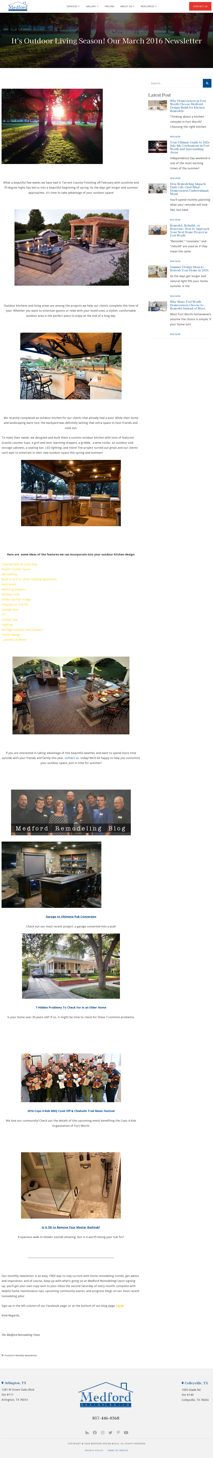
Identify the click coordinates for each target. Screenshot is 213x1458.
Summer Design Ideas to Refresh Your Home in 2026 (189, 268)
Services (72, 6)
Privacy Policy (96, 1450)
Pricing (109, 6)
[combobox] (175, 83)
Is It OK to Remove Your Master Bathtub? (71, 1227)
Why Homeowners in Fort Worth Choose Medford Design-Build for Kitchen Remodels (188, 106)
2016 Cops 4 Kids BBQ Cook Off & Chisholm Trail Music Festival (71, 1111)
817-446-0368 (105, 1418)
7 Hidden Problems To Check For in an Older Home (71, 1007)
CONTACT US (200, 6)
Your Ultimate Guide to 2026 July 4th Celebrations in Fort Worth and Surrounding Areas (190, 147)
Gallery (91, 6)
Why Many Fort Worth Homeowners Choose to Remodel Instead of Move (187, 305)
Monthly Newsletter (26, 1355)
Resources (147, 6)
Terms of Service (117, 1450)
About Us (126, 6)
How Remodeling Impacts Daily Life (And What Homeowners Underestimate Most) (189, 189)
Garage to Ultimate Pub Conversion (71, 916)
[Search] (207, 83)
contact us (72, 758)
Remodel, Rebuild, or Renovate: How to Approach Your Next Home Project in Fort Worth (189, 230)
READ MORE (175, 136)
